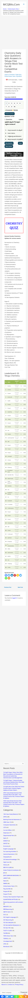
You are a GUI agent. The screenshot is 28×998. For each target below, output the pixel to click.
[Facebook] (6, 575)
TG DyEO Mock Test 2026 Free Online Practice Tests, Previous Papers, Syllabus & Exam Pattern (13, 788)
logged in (14, 598)
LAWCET (5, 878)
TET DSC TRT (6, 928)
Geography (6, 857)
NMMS (5, 883)
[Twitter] (9, 575)
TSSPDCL (5, 938)
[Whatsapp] (6, 578)
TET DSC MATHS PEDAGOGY (11, 925)
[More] (9, 578)
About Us (4, 984)
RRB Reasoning (7, 909)
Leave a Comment (10, 74)
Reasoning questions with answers (13, 902)
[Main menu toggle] (23, 4)
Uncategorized (7, 941)
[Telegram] (20, 575)
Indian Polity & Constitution (11, 870)
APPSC (5, 817)
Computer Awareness (9, 825)
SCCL (4, 914)
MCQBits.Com (11, 4)
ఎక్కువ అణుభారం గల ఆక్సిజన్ (15, 130)
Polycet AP (6, 891)
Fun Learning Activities (9, 851)
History (5, 865)
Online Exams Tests (10, 76)
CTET (4, 827)
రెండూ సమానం (11, 133)
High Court (6, 862)
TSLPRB (5, 933)
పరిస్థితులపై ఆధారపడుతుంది (14, 136)
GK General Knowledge (9, 859)
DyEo (4, 838)
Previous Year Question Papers (12, 897)
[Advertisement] (14, 35)
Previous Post (7, 587)
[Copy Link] (17, 575)
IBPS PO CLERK (7, 867)
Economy (6, 846)
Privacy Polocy (19, 984)
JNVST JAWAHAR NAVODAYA (11, 875)
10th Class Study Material (10, 814)
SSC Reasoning (7, 920)
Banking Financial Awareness (11, 819)
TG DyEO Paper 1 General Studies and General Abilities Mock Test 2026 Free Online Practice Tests (13, 782)
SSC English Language (9, 917)
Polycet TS (6, 894)
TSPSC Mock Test (8, 936)
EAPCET (5, 843)
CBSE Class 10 (7, 822)
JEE (4, 873)
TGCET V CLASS (7, 930)
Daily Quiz (18, 74)
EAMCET (5, 841)
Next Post (20, 587)
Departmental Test (8, 835)
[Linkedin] (12, 575)
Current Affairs (7, 830)
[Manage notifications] (25, 995)
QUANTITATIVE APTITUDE (10, 899)
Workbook (6, 946)
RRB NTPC (6, 906)
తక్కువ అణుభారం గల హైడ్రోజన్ (15, 139)
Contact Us (11, 984)
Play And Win (7, 889)
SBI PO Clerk (6, 912)
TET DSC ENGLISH (8, 922)
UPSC (4, 944)
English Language (8, 849)
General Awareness (8, 854)
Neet (4, 881)
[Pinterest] (14, 575)
